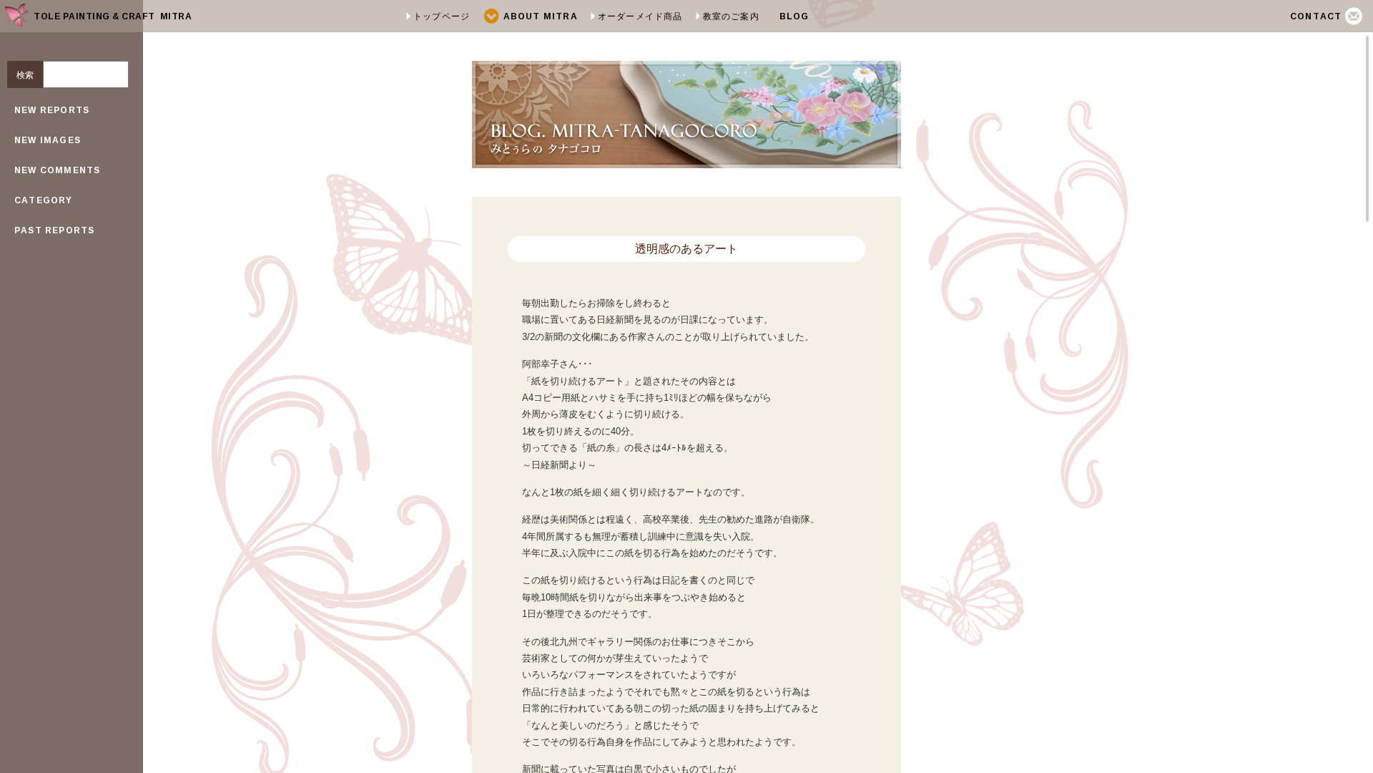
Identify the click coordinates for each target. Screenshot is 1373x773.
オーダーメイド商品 (640, 16)
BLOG (794, 16)
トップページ (441, 16)
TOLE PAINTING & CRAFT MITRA (113, 16)
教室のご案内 (731, 16)
